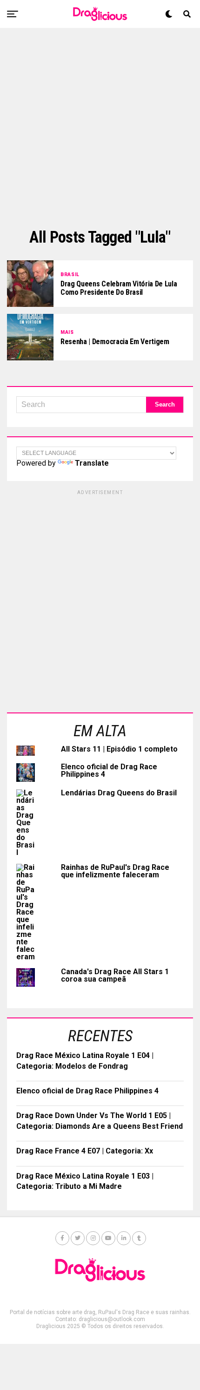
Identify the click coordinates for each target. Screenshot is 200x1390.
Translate (92, 463)
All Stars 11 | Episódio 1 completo (119, 749)
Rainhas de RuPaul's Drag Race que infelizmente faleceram (115, 871)
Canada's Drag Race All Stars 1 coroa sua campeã (115, 975)
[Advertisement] (100, 128)
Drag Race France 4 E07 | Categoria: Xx (84, 1150)
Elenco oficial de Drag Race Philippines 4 (109, 770)
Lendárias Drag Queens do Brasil (119, 792)
